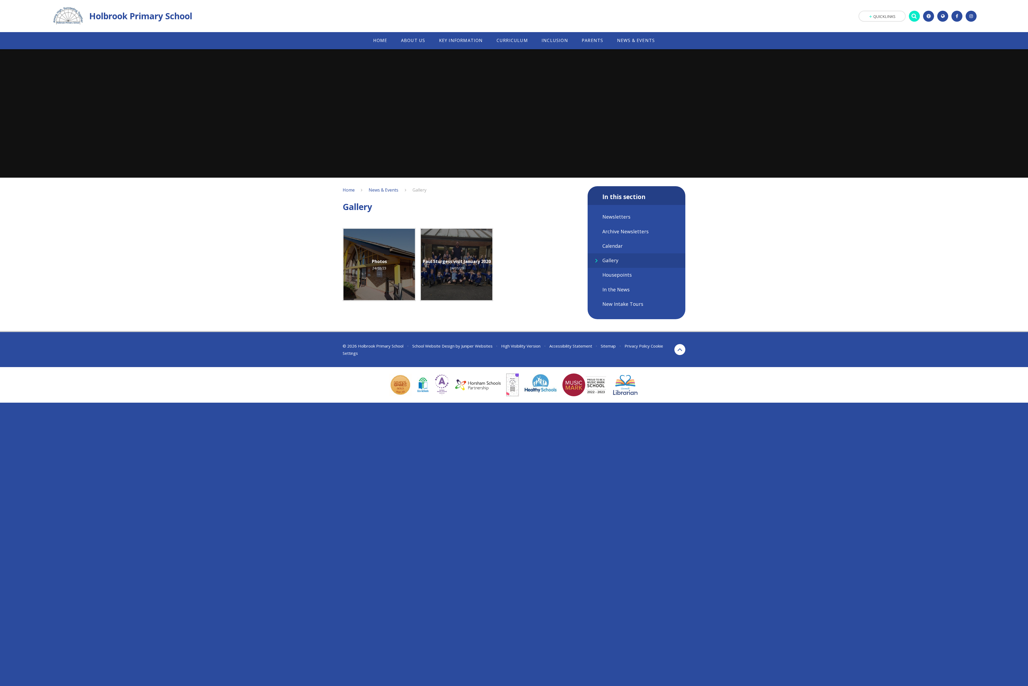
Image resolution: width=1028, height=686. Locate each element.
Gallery (419, 190)
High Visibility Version (521, 346)
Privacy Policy (637, 346)
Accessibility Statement (570, 346)
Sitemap (608, 346)
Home (349, 190)
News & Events (383, 190)
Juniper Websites (477, 346)
